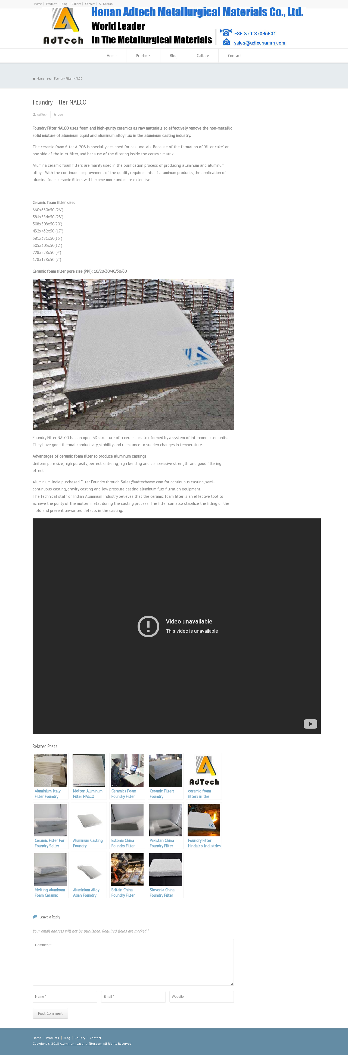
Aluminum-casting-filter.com (81, 1043)
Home (38, 4)
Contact (90, 4)
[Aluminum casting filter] (174, 46)
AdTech (42, 114)
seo (60, 114)
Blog (64, 4)
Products (51, 4)
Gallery (76, 4)
